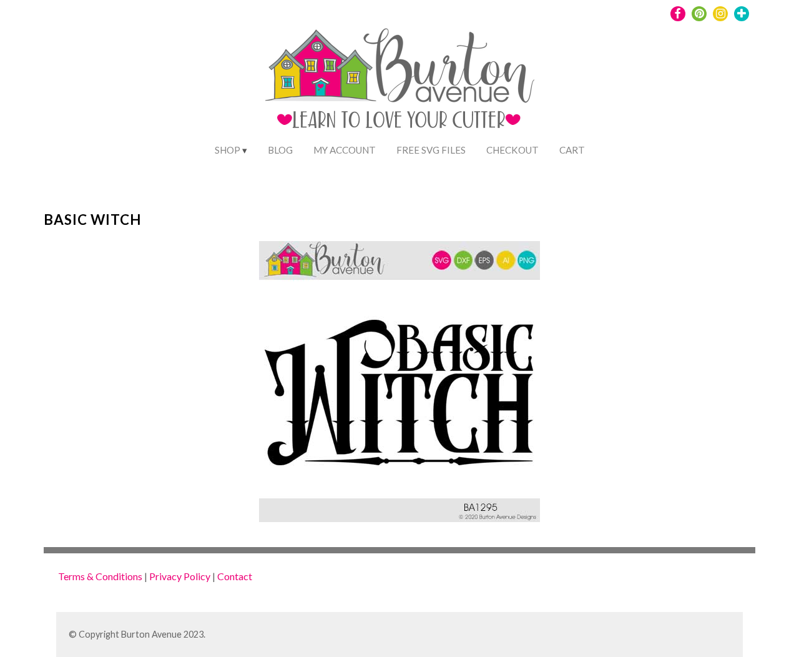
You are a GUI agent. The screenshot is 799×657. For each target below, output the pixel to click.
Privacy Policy (179, 576)
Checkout (512, 150)
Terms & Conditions (100, 576)
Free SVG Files (431, 150)
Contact (234, 576)
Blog (280, 150)
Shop (227, 150)
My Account (344, 150)
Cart (572, 150)
